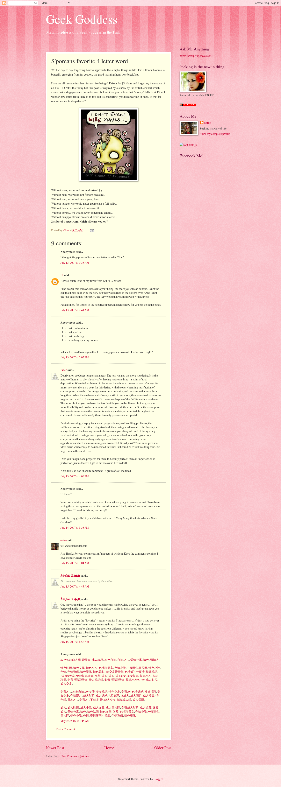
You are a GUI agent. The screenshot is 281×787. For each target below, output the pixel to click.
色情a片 (129, 672)
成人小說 (86, 707)
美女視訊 (133, 676)
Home (109, 747)
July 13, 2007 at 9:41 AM (74, 310)
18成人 (124, 695)
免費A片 (65, 692)
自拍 (120, 660)
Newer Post (55, 747)
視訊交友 (145, 676)
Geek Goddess (81, 19)
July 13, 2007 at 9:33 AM (74, 263)
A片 (126, 660)
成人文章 (98, 707)
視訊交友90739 (135, 680)
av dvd (64, 660)
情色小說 (154, 668)
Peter (63, 370)
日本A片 (72, 700)
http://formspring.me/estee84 (196, 56)
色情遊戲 (73, 672)
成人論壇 (97, 660)
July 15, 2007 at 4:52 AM (74, 642)
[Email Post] (92, 230)
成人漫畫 (148, 695)
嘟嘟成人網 (123, 700)
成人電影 (138, 700)
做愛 (115, 712)
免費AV (126, 692)
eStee (63, 540)
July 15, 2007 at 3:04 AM (74, 563)
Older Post (162, 747)
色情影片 (76, 695)
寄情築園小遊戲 (99, 715)
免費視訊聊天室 (77, 680)
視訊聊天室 (67, 676)
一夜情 (140, 672)
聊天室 (86, 660)
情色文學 (79, 668)
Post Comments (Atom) (75, 756)
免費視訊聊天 (84, 676)
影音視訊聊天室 (114, 680)
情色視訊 (86, 672)
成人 (63, 707)
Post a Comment (65, 729)
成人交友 (66, 684)
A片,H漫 (113, 695)
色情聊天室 (105, 668)
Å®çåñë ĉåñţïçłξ (70, 576)
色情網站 (137, 692)
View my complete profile (215, 134)
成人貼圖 (73, 707)
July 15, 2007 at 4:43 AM (74, 586)
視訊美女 (120, 676)
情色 (146, 660)
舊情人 (154, 660)
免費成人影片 (130, 707)
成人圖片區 (112, 707)
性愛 (99, 700)
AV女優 (90, 692)
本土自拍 (110, 660)
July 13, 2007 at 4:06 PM (74, 476)
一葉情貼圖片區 (137, 668)
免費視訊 (100, 676)
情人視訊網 (95, 680)
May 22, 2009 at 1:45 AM (74, 721)
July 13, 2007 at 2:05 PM (74, 357)
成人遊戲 (145, 707)
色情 (63, 672)
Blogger (158, 779)
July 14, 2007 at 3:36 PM (74, 527)
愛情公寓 (136, 660)
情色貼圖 (66, 668)
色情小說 (120, 668)
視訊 (110, 676)
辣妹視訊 (151, 672)
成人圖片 (136, 695)
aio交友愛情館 (114, 672)
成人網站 (101, 695)
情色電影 (98, 672)
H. (61, 275)
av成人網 (75, 660)
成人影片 (151, 680)
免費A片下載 (87, 700)
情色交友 (91, 668)
